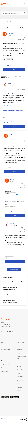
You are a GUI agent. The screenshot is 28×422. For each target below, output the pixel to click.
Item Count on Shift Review (9, 300)
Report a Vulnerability (9, 408)
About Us (19, 369)
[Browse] (24, 3)
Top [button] (2, 418)
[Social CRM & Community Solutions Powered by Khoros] (23, 419)
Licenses (19, 390)
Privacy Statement (4, 403)
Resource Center (5, 364)
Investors (19, 387)
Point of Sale (20, 342)
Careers (19, 383)
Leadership (20, 376)
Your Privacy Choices (5, 406)
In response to (16, 139)
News (18, 373)
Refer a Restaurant (5, 349)
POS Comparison (5, 371)
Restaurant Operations (7, 21)
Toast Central (4, 353)
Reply (14, 69)
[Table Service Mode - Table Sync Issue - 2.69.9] (23, 76)
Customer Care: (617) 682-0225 (8, 328)
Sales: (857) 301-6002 (6, 326)
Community (20, 380)
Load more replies (14, 269)
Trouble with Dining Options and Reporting (12, 281)
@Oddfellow (7, 93)
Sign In (3, 342)
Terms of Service (13, 406)
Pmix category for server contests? (10, 294)
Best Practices (10, 59)
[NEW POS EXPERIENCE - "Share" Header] (25, 76)
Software (19, 346)
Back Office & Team (7, 282)
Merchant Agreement (21, 406)
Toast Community (4, 4)
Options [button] (26, 21)
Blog (2, 368)
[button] (4, 65)
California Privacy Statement (14, 403)
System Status (4, 346)
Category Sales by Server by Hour (10, 287)
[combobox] (14, 13)
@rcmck (7, 201)
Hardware (19, 349)
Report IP (2, 408)
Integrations (20, 353)
